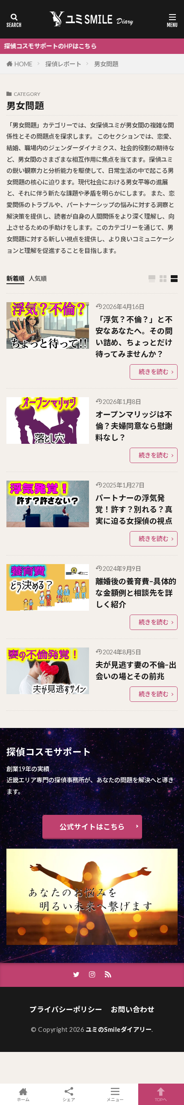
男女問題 (106, 64)
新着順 (15, 278)
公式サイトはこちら (92, 826)
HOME (24, 64)
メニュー (115, 1099)
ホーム (23, 1099)
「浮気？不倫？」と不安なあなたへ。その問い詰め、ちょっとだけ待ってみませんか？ (133, 337)
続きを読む (154, 371)
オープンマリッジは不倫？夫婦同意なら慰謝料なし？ (133, 426)
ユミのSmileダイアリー (119, 1029)
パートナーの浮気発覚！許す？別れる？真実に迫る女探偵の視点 (133, 509)
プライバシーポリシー (66, 1009)
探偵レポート (63, 64)
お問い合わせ (132, 1009)
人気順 (38, 278)
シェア (68, 1099)
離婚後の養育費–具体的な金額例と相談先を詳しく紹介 (135, 592)
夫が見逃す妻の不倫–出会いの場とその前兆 (135, 670)
